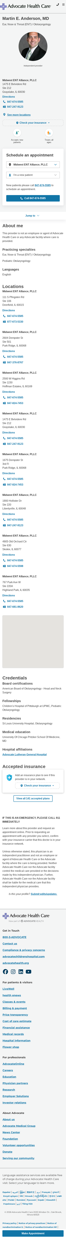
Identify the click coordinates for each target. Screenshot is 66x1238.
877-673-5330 (15, 321)
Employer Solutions (16, 1096)
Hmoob (29, 1196)
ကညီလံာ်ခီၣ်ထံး (41, 1196)
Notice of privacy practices (32, 1223)
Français (46, 1192)
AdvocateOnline (13, 1063)
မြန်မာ (22, 1192)
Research (9, 1089)
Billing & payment (15, 1008)
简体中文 (31, 1192)
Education (9, 1076)
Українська (9, 1204)
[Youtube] (28, 972)
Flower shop (11, 1047)
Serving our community (18, 1158)
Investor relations (14, 1102)
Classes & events (14, 1001)
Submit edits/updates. (44, 894)
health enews (12, 995)
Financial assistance (16, 1027)
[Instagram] (13, 972)
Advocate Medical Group (19, 1125)
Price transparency (15, 1014)
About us (9, 1119)
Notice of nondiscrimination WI (41, 1227)
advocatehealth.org (16, 963)
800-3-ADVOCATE (14, 937)
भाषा (21, 1196)
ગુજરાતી (55, 1192)
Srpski (41, 1200)
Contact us (10, 943)
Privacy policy (9, 1223)
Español (6, 1192)
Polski (11, 1200)
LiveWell (8, 988)
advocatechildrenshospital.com (24, 956)
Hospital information (16, 1040)
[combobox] (33, 175)
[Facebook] (5, 972)
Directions (8, 96)
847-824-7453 (15, 403)
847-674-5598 (15, 566)
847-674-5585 (15, 101)
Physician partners (15, 1083)
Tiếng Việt (27, 1204)
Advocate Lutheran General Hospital (24, 754)
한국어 (52, 1196)
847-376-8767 (15, 362)
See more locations (19, 114)
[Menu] (63, 4)
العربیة (15, 1192)
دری (38, 1192)
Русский (31, 1200)
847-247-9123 (15, 106)
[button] (33, 164)
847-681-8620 (15, 606)
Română (20, 1200)
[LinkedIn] (20, 972)
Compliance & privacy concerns (24, 950)
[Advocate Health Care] (26, 6)
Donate (7, 1151)
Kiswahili (50, 1200)
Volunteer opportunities (19, 1145)
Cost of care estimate (17, 1021)
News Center (11, 1132)
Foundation (10, 1138)
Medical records (13, 1034)
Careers (8, 1070)
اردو (18, 1204)
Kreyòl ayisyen (10, 1196)
